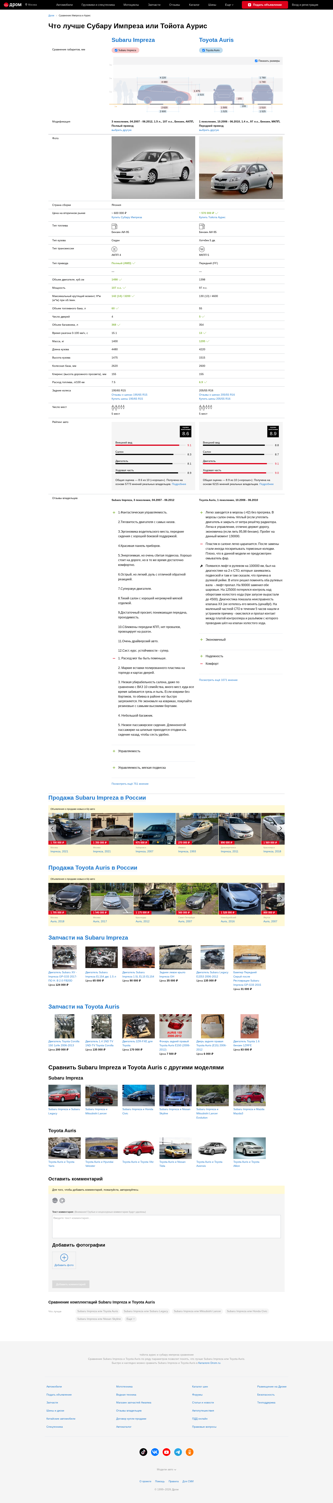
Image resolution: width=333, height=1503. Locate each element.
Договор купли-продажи (131, 1418)
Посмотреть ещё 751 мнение (130, 783)
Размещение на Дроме (272, 1386)
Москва (32, 4)
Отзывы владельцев (128, 1410)
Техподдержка (266, 1402)
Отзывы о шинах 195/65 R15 (129, 394)
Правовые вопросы (204, 1426)
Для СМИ (187, 1481)
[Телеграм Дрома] (178, 1452)
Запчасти (154, 4)
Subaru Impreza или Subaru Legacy (146, 1311)
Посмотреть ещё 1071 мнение (218, 679)
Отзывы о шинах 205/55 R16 (217, 394)
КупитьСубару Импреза (127, 217)
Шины (212, 4)
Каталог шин (200, 1386)
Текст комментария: (99, 1212)
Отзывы (174, 4)
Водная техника (126, 1394)
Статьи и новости (203, 1402)
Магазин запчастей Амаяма (133, 1402)
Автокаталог (123, 1426)
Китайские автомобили (60, 1418)
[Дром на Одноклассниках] (189, 1452)
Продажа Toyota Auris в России (92, 867)
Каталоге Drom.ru (209, 1362)
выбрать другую (122, 129)
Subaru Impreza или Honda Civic (247, 1311)
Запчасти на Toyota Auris (83, 1006)
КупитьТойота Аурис (212, 217)
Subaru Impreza (133, 40)
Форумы (197, 1394)
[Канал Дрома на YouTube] (166, 1452)
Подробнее (179, 484)
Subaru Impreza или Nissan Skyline (99, 1318)
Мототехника (124, 1386)
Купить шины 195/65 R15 (127, 398)
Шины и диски (55, 1410)
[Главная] (12, 5)
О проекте (145, 1481)
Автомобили (64, 4)
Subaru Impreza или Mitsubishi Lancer (197, 1311)
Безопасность (266, 1394)
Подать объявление (59, 1394)
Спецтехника (54, 1426)
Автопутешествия (203, 1410)
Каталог (194, 4)
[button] (131, 1319)
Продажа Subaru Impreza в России (97, 797)
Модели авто (165, 1469)
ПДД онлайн (200, 1418)
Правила (174, 1481)
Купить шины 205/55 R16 (214, 398)
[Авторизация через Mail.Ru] (62, 1200)
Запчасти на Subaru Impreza (88, 937)
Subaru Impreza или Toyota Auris (97, 1311)
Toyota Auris (216, 40)
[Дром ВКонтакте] (155, 1452)
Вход (305, 4)
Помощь (160, 1481)
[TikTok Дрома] (143, 1452)
